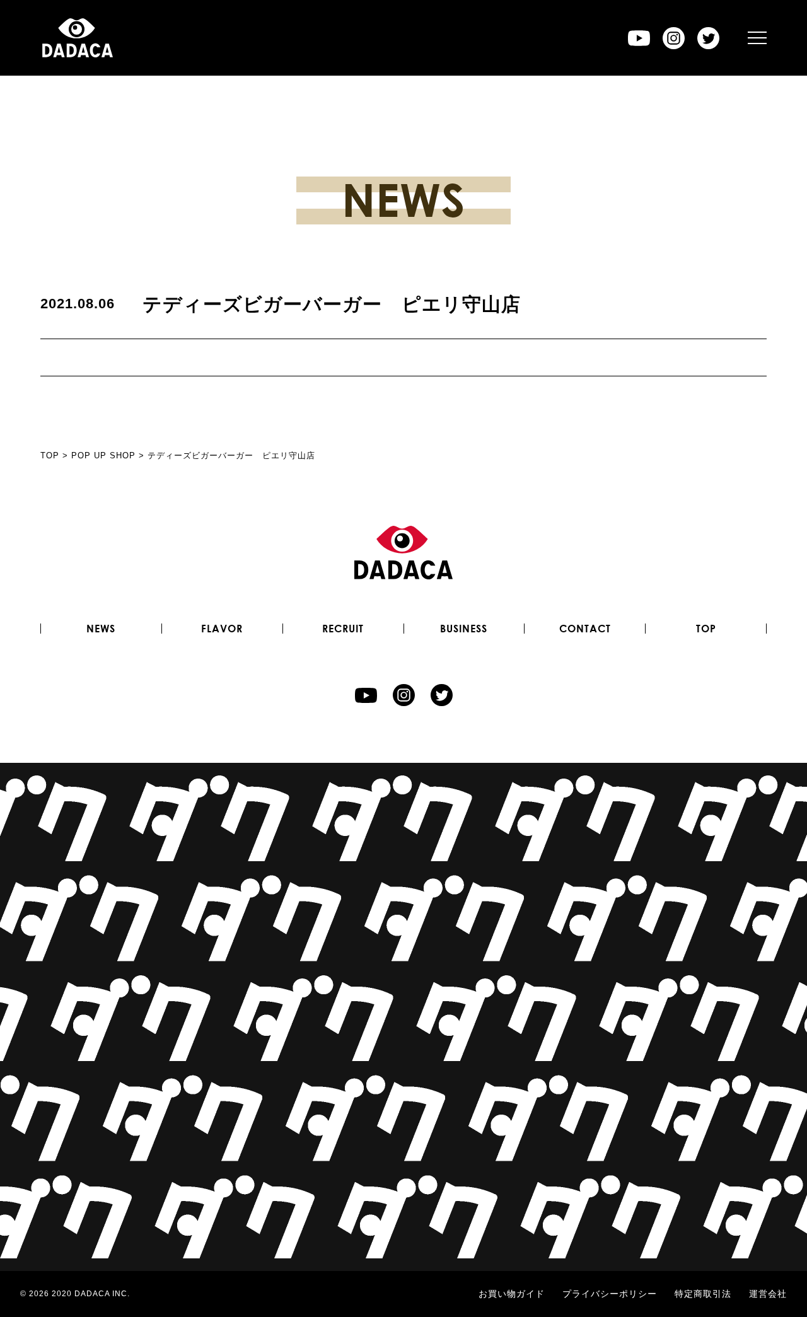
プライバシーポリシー (609, 1294)
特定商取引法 (703, 1294)
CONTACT (585, 628)
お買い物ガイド (512, 1294)
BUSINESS (463, 628)
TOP (706, 628)
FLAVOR (222, 628)
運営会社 (768, 1294)
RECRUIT (343, 628)
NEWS (100, 628)
